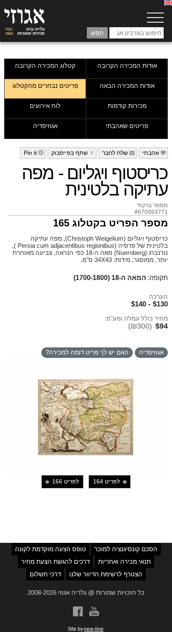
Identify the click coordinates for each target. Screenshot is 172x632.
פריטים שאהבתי (127, 125)
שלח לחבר (118, 152)
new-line (94, 629)
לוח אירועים (45, 105)
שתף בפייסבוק (73, 152)
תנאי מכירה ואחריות (124, 561)
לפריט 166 (61, 481)
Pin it (34, 152)
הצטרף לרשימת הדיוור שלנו (105, 574)
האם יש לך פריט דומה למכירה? (87, 352)
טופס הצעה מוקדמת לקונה (50, 548)
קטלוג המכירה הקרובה (45, 65)
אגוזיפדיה (45, 125)
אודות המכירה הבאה (127, 85)
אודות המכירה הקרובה (127, 65)
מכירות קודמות (127, 105)
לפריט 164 (110, 481)
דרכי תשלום (45, 574)
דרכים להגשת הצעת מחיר (55, 561)
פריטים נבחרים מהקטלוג (45, 85)
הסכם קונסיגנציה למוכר (125, 548)
